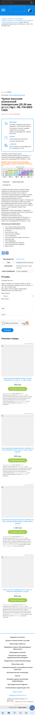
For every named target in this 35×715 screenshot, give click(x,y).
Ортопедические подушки (17, 684)
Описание (6, 182)
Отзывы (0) (6, 185)
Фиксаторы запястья (17, 644)
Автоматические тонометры (17, 672)
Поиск (31, 3)
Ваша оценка (5, 293)
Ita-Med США (20, 259)
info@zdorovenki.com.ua (17, 695)
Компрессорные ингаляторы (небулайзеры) (17, 680)
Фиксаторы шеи (17, 664)
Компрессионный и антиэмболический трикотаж (17, 20)
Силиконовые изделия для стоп (18, 688)
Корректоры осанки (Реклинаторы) (17, 661)
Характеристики (18, 182)
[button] (32, 707)
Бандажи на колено (17, 637)
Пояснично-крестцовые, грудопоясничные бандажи (17, 656)
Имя (3, 308)
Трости (17, 676)
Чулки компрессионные (10, 22)
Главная (4, 19)
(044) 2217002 (17, 692)
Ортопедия (18, 19)
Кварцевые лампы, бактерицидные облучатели (17, 648)
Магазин (11, 19)
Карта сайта (22, 707)
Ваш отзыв (5, 299)
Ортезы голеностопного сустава (17, 640)
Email (3, 315)
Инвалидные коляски (17, 652)
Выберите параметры (18, 389)
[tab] (6, 181)
